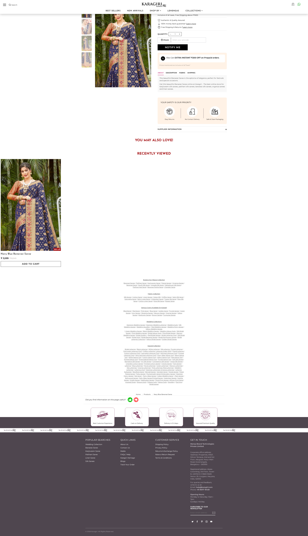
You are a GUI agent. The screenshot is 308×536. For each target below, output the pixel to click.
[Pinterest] (201, 522)
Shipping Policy (162, 444)
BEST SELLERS (113, 11)
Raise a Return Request (165, 454)
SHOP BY (155, 11)
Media (122, 451)
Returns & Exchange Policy (166, 451)
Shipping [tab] (191, 73)
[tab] (171, 73)
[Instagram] (206, 522)
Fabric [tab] (182, 73)
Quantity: (163, 34)
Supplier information (170, 129)
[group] (87, 27)
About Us (124, 444)
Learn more (191, 24)
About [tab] (161, 73)
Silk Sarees (89, 461)
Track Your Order (127, 465)
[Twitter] (192, 522)
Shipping (183, 15)
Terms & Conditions (163, 458)
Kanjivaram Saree (92, 451)
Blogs (122, 461)
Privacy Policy (161, 448)
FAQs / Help (125, 454)
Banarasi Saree (91, 448)
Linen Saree (90, 458)
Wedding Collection (93, 444)
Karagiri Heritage (127, 458)
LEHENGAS (173, 11)
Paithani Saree (91, 454)
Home (138, 394)
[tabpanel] (192, 83)
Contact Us (125, 448)
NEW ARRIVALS (135, 11)
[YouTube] (211, 522)
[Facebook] (197, 522)
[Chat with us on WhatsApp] (299, 4)
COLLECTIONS (194, 11)
